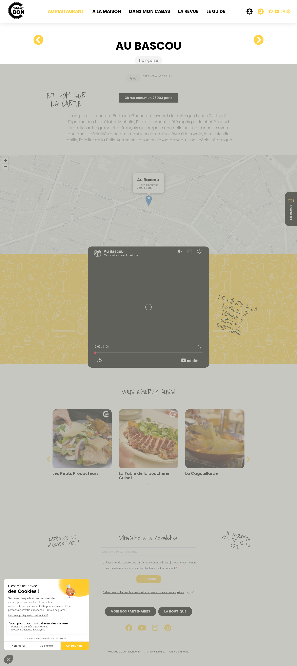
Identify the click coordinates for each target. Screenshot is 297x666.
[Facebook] (271, 11)
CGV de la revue (179, 651)
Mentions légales (154, 651)
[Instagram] (283, 11)
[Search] (261, 11)
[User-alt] (250, 11)
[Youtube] (277, 11)
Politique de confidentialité (124, 651)
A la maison (106, 11)
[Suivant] (257, 40)
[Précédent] (39, 40)
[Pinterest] (288, 11)
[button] (161, 175)
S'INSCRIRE (148, 579)
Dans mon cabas (149, 11)
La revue (188, 11)
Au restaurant (66, 11)
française (148, 60)
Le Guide (215, 11)
